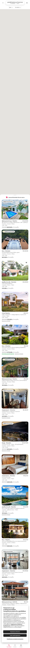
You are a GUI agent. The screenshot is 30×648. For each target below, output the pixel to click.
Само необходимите (15, 635)
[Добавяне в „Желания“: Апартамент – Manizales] (26, 456)
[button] (9, 227)
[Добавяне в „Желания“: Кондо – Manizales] (26, 423)
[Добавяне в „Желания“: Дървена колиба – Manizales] (26, 262)
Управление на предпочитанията (15, 639)
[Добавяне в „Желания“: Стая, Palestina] (26, 293)
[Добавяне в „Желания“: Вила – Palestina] (26, 520)
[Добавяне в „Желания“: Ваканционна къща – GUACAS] (26, 582)
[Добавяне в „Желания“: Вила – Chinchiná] (26, 326)
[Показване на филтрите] (27, 2)
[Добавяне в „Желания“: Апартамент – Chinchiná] (26, 390)
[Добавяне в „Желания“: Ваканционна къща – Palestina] (26, 201)
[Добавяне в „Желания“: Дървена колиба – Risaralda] (26, 487)
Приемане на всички (15, 631)
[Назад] (3, 2)
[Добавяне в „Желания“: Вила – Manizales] (26, 231)
